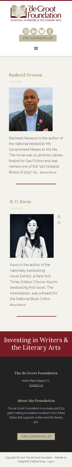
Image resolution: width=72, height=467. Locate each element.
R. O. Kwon (20, 201)
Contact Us (36, 385)
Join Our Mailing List (38, 38)
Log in (51, 461)
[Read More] (48, 172)
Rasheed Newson (25, 75)
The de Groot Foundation (36, 13)
